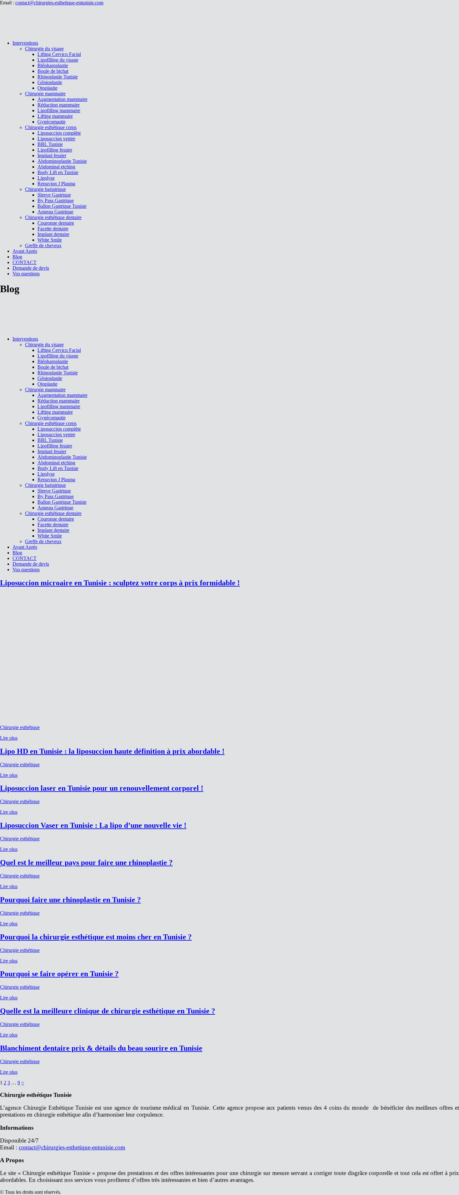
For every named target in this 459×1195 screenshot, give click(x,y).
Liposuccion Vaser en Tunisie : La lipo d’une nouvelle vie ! (93, 825)
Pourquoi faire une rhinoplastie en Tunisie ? (70, 900)
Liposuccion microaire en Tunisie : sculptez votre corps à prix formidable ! (120, 583)
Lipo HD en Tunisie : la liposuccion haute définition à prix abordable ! (112, 751)
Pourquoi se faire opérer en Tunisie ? (59, 974)
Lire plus (8, 738)
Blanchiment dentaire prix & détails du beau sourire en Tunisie (101, 1048)
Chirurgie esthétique (20, 727)
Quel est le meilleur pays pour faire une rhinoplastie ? (86, 862)
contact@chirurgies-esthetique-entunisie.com (59, 2)
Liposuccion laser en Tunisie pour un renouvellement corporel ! (101, 788)
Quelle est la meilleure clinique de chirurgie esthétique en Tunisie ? (107, 1011)
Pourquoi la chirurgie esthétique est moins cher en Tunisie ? (96, 937)
